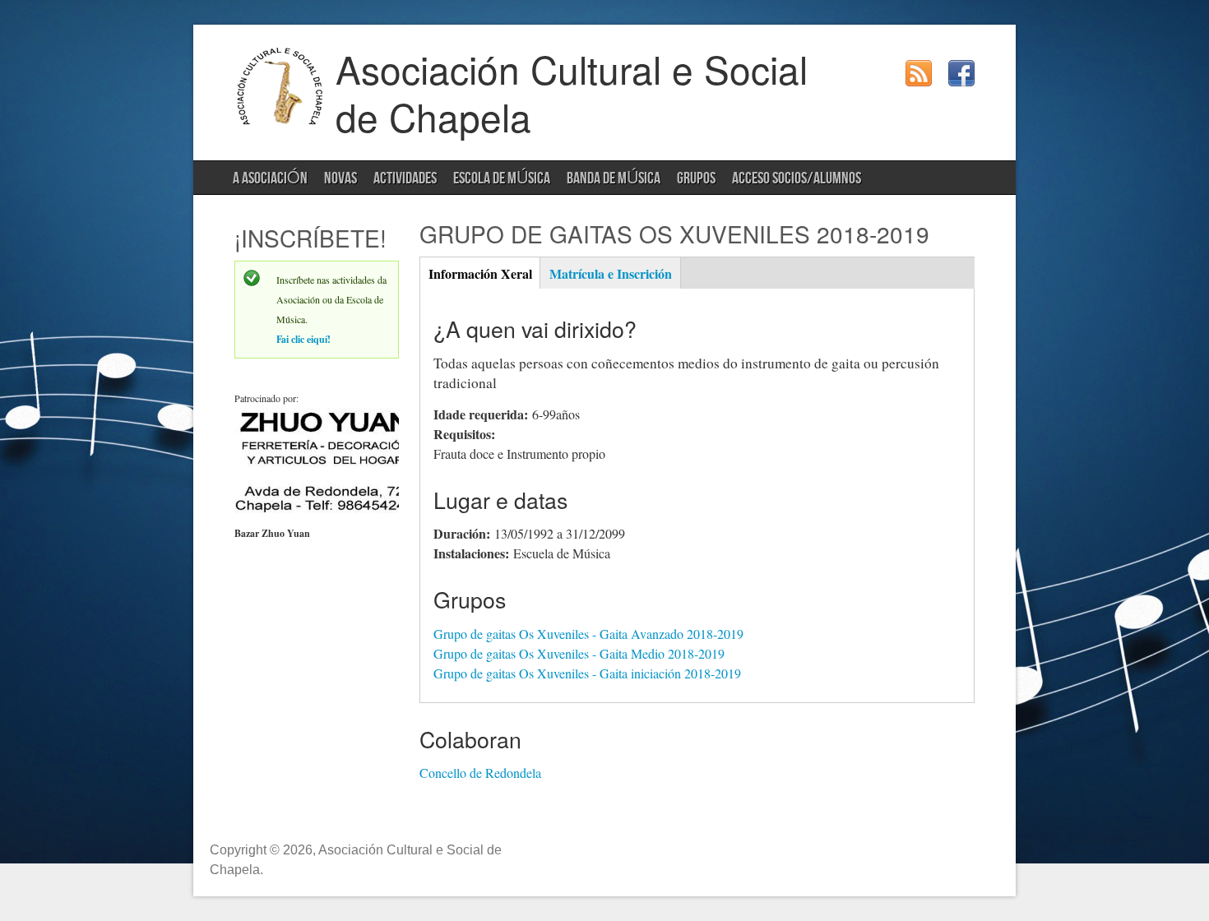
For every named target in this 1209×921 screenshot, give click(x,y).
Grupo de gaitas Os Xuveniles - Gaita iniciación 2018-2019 (587, 673)
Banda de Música (613, 178)
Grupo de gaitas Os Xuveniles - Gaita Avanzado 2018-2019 (588, 633)
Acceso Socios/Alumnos (796, 178)
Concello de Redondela (480, 772)
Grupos (696, 178)
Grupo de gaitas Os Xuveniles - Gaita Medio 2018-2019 (579, 653)
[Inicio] (280, 121)
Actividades (405, 178)
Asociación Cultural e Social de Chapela (572, 92)
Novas (340, 178)
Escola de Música (501, 178)
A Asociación (270, 178)
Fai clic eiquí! (303, 339)
